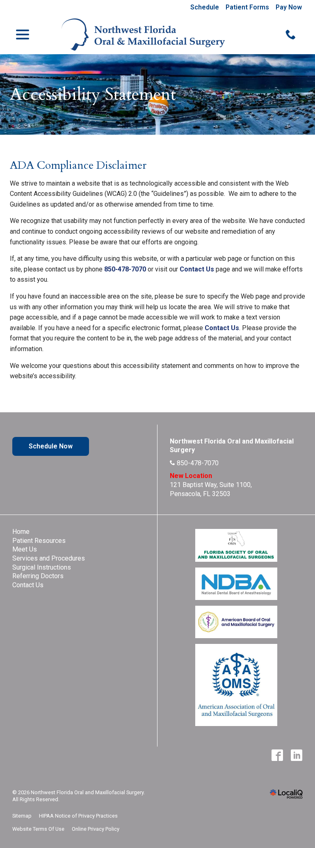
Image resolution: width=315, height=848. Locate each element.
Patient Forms (247, 7)
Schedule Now (51, 446)
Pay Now (289, 7)
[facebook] (277, 755)
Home (21, 531)
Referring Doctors (38, 576)
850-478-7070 (125, 269)
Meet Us (24, 549)
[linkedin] (296, 755)
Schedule (204, 7)
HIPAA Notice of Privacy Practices (78, 816)
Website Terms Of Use (38, 829)
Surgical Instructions (41, 567)
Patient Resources (39, 541)
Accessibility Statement (93, 94)
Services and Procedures (48, 558)
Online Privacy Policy (95, 829)
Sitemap (22, 816)
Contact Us (197, 269)
